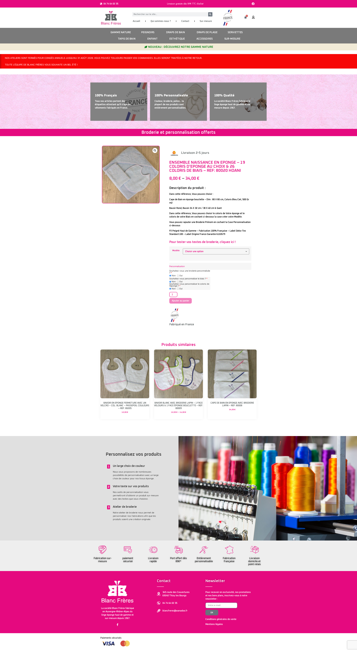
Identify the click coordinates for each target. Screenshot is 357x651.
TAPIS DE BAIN (127, 39)
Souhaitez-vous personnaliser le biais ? (188, 279)
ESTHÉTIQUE (177, 39)
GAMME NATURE (121, 32)
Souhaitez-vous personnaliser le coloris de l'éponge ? (189, 285)
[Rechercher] (210, 14)
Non (173, 276)
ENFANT (152, 39)
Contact (185, 21)
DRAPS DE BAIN (175, 32)
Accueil (136, 21)
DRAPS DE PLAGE (207, 32)
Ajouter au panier (180, 301)
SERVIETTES (235, 32)
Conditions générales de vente (220, 619)
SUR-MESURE (232, 39)
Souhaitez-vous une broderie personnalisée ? (189, 272)
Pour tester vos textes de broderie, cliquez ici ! (202, 242)
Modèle (176, 251)
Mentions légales (214, 624)
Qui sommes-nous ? (161, 21)
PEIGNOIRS (147, 32)
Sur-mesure (206, 21)
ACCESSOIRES (204, 39)
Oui (180, 276)
